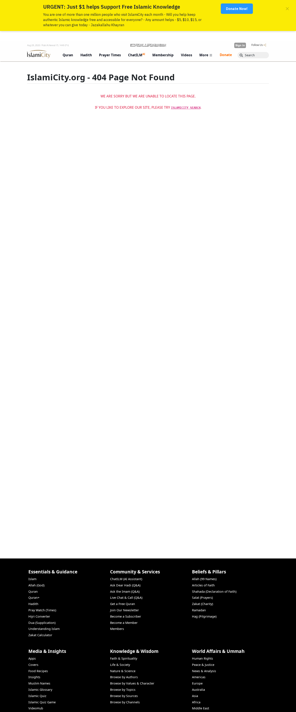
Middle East (200, 708)
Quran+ (33, 597)
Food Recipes (38, 671)
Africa (196, 702)
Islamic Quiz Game (42, 702)
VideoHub (35, 708)
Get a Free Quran (122, 604)
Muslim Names (39, 683)
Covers (33, 665)
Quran (33, 591)
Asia (195, 696)
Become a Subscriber (125, 616)
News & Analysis (204, 671)
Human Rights (202, 658)
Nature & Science (122, 671)
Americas (198, 677)
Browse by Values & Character (132, 683)
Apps (32, 658)
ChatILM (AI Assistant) (126, 579)
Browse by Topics (122, 690)
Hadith (33, 604)
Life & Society (120, 665)
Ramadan (199, 610)
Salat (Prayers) (202, 597)
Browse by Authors (124, 677)
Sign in (240, 45)
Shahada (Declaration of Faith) (214, 591)
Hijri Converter (39, 616)
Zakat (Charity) (202, 604)
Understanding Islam (44, 629)
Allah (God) (36, 585)
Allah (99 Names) (204, 579)
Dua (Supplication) (41, 623)
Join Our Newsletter (124, 610)
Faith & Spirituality (123, 658)
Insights (34, 677)
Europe (197, 683)
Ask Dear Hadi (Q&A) (125, 585)
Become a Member (124, 623)
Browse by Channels (125, 702)
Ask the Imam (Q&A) (125, 591)
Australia (198, 690)
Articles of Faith (203, 585)
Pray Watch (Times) (42, 610)
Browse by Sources (124, 696)
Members (117, 629)
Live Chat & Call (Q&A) (126, 597)
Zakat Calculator (40, 635)
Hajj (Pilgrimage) (204, 616)
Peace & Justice (203, 665)
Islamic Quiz (37, 696)
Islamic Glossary (40, 690)
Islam (32, 579)
